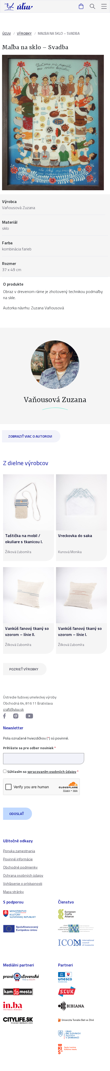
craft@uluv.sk (13, 709)
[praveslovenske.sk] (27, 977)
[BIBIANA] (82, 1006)
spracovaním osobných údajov (51, 771)
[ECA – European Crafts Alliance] (82, 914)
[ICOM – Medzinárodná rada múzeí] (82, 943)
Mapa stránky (13, 891)
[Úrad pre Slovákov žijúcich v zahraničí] (82, 1034)
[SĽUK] (82, 991)
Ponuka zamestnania (19, 850)
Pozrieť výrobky (23, 669)
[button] (104, 6)
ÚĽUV (6, 33)
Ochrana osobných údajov (23, 875)
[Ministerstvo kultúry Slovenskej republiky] (27, 914)
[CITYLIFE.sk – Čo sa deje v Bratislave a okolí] (27, 1020)
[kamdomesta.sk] (27, 992)
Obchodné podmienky (20, 867)
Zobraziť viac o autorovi (30, 436)
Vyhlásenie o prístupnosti (22, 883)
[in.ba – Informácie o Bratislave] (27, 1006)
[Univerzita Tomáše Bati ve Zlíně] (82, 1020)
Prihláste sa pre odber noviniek (29, 747)
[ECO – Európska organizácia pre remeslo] (82, 928)
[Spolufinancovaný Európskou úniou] (27, 929)
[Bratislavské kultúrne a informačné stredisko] (82, 1049)
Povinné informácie (18, 859)
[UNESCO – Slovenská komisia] (82, 977)
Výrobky (24, 33)
